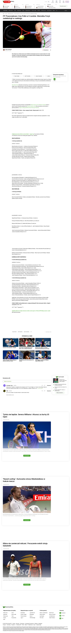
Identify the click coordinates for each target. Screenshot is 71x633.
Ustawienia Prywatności (29, 623)
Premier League (23, 614)
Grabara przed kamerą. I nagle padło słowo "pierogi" (63, 380)
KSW (4, 619)
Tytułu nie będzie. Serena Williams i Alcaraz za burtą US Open (10, 360)
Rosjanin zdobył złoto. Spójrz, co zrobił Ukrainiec (60, 390)
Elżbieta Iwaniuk (42, 104)
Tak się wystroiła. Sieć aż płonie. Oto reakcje (26, 360)
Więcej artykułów (59, 392)
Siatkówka (19, 10)
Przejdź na (6, 1)
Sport (34, 624)
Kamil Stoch (51, 612)
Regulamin (40, 623)
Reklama (36, 623)
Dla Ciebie (5, 10)
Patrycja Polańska (35, 107)
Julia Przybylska (20, 331)
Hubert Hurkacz (52, 617)
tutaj (23, 630)
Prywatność (22, 623)
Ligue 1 (22, 617)
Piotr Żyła (41, 617)
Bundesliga (32, 614)
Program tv (13, 624)
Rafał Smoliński (8, 49)
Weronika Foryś (15, 84)
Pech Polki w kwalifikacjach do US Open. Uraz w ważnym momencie (25, 348)
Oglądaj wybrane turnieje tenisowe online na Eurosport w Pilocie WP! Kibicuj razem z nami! (31, 310)
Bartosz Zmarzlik (52, 614)
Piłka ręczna (43, 10)
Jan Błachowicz (52, 616)
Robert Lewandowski (43, 612)
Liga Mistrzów (32, 612)
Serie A (31, 616)
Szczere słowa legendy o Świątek (9, 347)
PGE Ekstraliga (32, 617)
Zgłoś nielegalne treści (10, 394)
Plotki (23, 624)
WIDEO (38, 10)
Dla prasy (17, 623)
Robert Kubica (42, 614)
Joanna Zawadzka (26, 331)
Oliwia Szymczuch (10, 13)
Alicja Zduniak (14, 331)
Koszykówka (49, 10)
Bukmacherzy (28, 10)
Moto (54, 10)
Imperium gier (38, 624)
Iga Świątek (42, 616)
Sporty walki (34, 10)
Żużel (23, 10)
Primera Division (23, 616)
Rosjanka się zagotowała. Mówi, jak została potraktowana (60, 385)
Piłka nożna (11, 10)
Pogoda (4, 624)
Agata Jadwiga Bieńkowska (25, 107)
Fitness (4, 617)
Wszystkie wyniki (63, 6)
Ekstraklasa (23, 612)
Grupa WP (10, 623)
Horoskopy (9, 624)
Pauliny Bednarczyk (31, 106)
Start (3, 13)
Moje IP (26, 624)
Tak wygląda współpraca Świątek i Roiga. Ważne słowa (42, 360)
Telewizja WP (18, 624)
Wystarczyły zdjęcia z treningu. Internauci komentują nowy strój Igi (42, 348)
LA (56, 10)
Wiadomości (30, 624)
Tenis (15, 10)
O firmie (13, 623)
